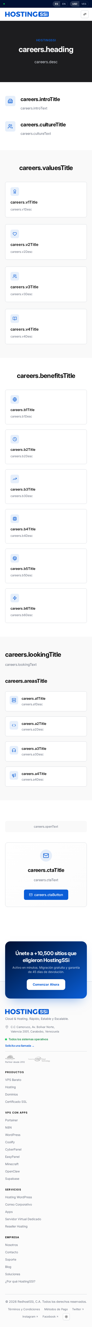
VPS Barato (13, 1080)
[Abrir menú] (85, 14)
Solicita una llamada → (19, 1045)
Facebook (49, 1316)
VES (84, 3)
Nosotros (11, 1245)
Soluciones (12, 1274)
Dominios (11, 1094)
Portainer (11, 1120)
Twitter (76, 1309)
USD (74, 3)
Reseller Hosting (16, 1226)
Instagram (28, 1316)
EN (63, 3)
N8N (8, 1127)
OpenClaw (12, 1171)
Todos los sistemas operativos (28, 1039)
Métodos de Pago (56, 1309)
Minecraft (12, 1164)
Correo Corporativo (18, 1204)
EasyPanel (12, 1156)
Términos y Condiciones (24, 1309)
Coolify (10, 1142)
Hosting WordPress (18, 1197)
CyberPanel (13, 1149)
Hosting (10, 1087)
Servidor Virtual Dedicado (23, 1219)
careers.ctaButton (48, 895)
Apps (9, 1211)
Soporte (10, 1259)
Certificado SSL (16, 1101)
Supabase (12, 1178)
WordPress (12, 1135)
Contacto (11, 1252)
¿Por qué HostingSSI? (20, 1281)
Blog (8, 1267)
